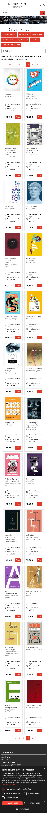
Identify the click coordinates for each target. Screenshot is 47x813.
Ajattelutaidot (9, 34)
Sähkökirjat (8, 40)
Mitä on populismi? (31, 95)
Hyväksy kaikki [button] (12, 803)
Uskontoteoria (11, 317)
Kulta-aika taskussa (34, 369)
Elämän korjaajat (33, 647)
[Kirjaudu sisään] (40, 5)
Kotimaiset (24, 34)
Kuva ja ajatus (31, 206)
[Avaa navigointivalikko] (3, 5)
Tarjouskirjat (22, 40)
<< (10, 64)
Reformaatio (10, 206)
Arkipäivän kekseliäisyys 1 (32, 536)
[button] (23, 809)
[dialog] (23, 789)
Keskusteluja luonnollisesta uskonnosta (32, 425)
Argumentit (9, 423)
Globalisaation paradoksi (32, 260)
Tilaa (18, 117)
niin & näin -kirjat (20, 20)
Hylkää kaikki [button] (35, 803)
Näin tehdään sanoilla (10, 260)
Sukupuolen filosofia (31, 480)
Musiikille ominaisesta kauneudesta (10, 537)
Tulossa (34, 40)
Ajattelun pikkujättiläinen (11, 592)
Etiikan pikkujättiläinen (11, 707)
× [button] (44, 768)
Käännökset (37, 34)
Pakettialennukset (11, 45)
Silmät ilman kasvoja (10, 370)
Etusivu (7, 20)
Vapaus (8, 94)
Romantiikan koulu (34, 706)
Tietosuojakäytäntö (8, 785)
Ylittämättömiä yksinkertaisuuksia (12, 480)
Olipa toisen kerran (34, 591)
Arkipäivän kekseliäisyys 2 (10, 648)
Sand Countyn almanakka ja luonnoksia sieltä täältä (11, 151)
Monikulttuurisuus (33, 317)
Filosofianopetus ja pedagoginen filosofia (34, 150)
